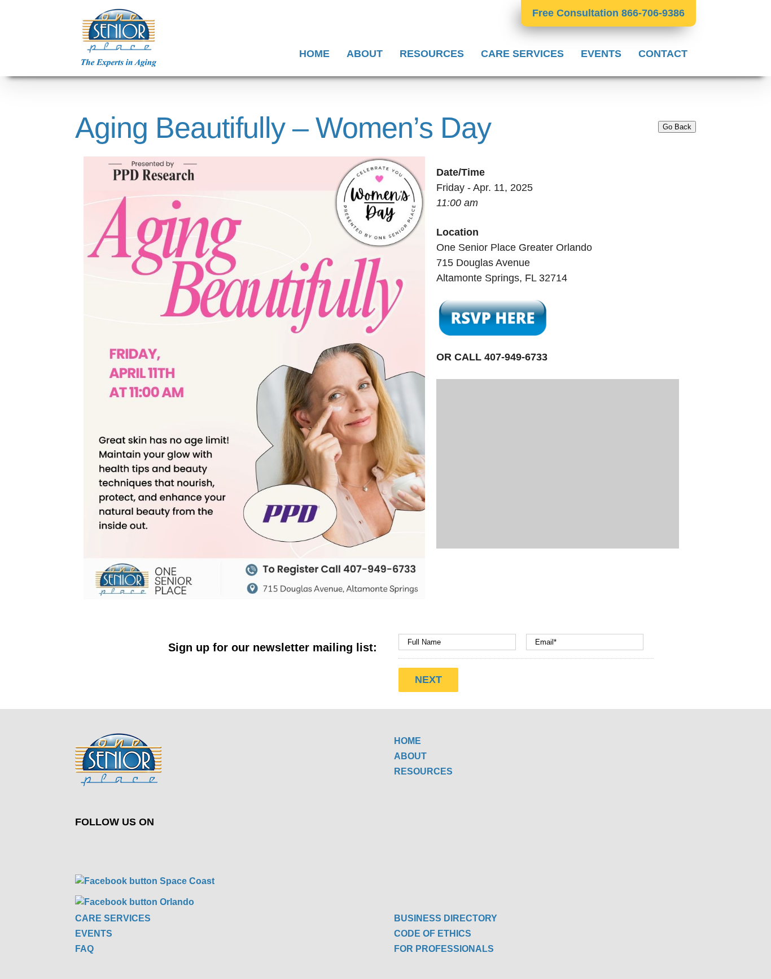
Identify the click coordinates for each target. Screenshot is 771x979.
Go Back (677, 127)
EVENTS (93, 933)
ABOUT (410, 756)
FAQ (84, 949)
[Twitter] (218, 847)
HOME (407, 741)
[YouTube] (244, 847)
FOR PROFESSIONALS (444, 949)
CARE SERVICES (113, 918)
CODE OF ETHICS (432, 933)
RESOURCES (423, 771)
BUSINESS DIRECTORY (445, 918)
